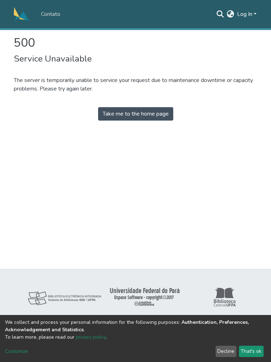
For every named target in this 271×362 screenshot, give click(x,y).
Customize (16, 351)
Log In (244, 14)
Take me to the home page (136, 114)
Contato (50, 14)
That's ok (251, 351)
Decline (225, 351)
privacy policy (91, 337)
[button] (230, 14)
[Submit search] (220, 14)
